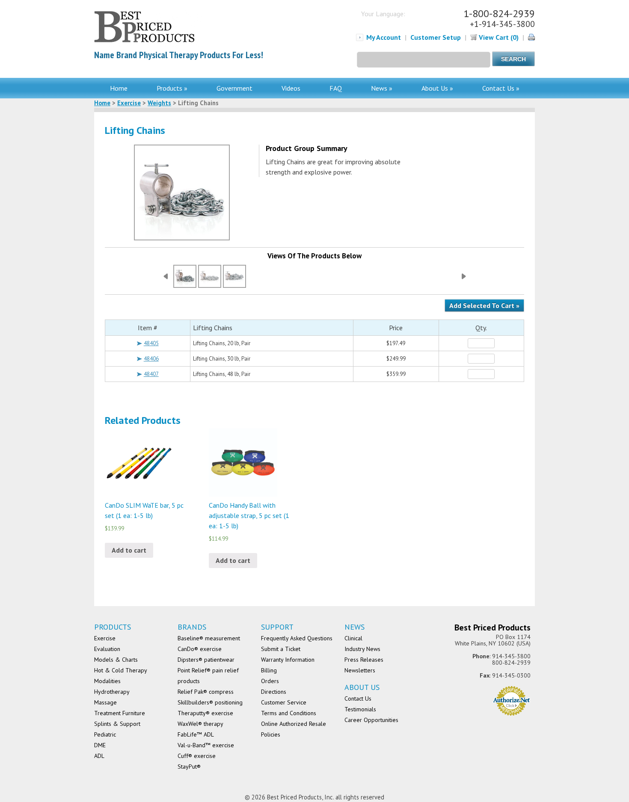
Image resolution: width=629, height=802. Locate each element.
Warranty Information (287, 659)
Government (234, 88)
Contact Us (357, 698)
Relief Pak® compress (206, 691)
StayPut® (189, 766)
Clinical (353, 638)
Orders (270, 681)
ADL (99, 756)
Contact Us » (500, 88)
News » (381, 88)
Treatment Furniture (119, 713)
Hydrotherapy (112, 691)
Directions (273, 691)
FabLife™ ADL (196, 734)
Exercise (129, 103)
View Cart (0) (498, 37)
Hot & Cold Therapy (120, 670)
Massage (105, 702)
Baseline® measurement (209, 638)
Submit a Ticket (280, 649)
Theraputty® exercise (205, 713)
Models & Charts (116, 659)
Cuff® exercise (197, 756)
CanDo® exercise (200, 649)
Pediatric (105, 734)
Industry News (362, 649)
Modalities (107, 681)
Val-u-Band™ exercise (206, 745)
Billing (269, 670)
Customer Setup (435, 37)
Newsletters (359, 670)
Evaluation (107, 649)
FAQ (335, 88)
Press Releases (363, 659)
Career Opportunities (371, 720)
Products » (172, 88)
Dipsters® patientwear (206, 659)
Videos (291, 88)
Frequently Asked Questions (296, 638)
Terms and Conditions (288, 713)
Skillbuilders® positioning (210, 702)
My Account (383, 37)
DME (100, 745)
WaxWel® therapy (200, 724)
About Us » (437, 88)
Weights (159, 103)
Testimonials (360, 709)
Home (119, 88)
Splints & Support (117, 724)
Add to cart (129, 550)
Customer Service (283, 702)
